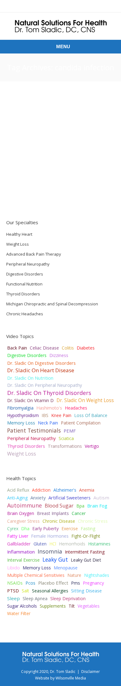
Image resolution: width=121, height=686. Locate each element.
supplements (53, 606)
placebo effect (53, 583)
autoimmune (24, 505)
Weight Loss (21, 453)
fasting (88, 528)
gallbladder (19, 543)
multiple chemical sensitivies (36, 575)
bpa (80, 506)
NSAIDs (15, 583)
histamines (99, 544)
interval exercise (23, 560)
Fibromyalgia (20, 408)
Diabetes (86, 348)
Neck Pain (48, 423)
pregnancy (93, 583)
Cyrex (12, 528)
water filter (18, 613)
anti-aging (17, 498)
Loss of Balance (90, 415)
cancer (79, 513)
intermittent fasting (85, 552)
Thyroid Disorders (26, 446)
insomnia (50, 551)
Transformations (65, 446)
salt (25, 591)
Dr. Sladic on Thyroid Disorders (49, 392)
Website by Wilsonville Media (60, 678)
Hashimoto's (49, 408)
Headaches (76, 408)
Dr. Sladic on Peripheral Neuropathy (44, 385)
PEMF (70, 431)
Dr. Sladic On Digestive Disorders (41, 363)
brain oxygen (20, 513)
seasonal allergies (50, 591)
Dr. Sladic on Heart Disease (40, 370)
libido (13, 567)
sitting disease (86, 590)
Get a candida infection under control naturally (54, 109)
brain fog (97, 506)
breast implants (53, 513)
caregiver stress (23, 521)
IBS (45, 415)
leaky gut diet (86, 560)
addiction (41, 490)
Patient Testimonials (34, 430)
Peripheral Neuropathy (31, 438)
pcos (30, 583)
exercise (69, 528)
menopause (66, 568)
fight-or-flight (85, 536)
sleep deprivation (68, 598)
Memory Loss (21, 423)
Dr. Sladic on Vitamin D (30, 400)
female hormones (50, 536)
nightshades (96, 575)
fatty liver (17, 536)
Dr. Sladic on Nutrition (30, 378)
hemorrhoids (72, 544)
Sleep (13, 598)
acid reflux (18, 490)
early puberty (45, 528)
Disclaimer (90, 671)
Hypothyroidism (23, 415)
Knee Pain (61, 415)
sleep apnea (35, 598)
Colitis (68, 348)
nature (74, 575)
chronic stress (93, 521)
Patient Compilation (81, 423)
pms (75, 583)
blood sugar (59, 505)
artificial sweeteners (69, 497)
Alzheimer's (64, 490)
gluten (40, 544)
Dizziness (58, 355)
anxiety (38, 497)
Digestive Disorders (27, 355)
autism (101, 497)
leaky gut (55, 559)
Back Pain (17, 348)
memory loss (37, 567)
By (94, 193)
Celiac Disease (44, 348)
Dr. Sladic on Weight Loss (85, 400)
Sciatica (66, 438)
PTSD (13, 590)
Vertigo (92, 446)
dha (25, 528)
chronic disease (59, 521)
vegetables (89, 606)
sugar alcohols (22, 606)
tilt (72, 606)
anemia (86, 490)
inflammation (21, 552)
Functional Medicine (69, 193)
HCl (52, 544)
